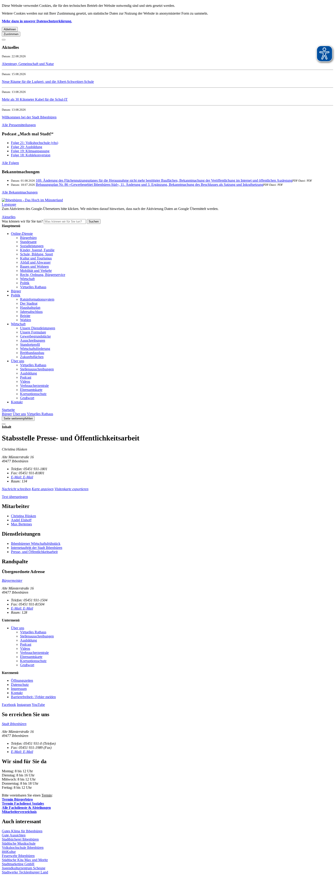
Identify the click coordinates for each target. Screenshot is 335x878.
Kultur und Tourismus (36, 258)
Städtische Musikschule (19, 843)
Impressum (19, 689)
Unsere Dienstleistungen (37, 328)
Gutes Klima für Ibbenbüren (22, 831)
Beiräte (25, 316)
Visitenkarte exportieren (71, 489)
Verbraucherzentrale (34, 386)
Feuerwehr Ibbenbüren (18, 856)
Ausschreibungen (32, 340)
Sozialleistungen (32, 246)
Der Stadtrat (28, 303)
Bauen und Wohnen (34, 266)
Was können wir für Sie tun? (22, 221)
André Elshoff (21, 520)
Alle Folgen (10, 163)
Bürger (16, 291)
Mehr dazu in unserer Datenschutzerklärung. (37, 21)
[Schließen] (3, 39)
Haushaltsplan (30, 307)
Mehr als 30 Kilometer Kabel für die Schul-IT (35, 99)
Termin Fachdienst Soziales (23, 803)
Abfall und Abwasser (35, 262)
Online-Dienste (22, 234)
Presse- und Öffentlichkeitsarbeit (34, 552)
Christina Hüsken (23, 516)
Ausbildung (28, 373)
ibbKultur (9, 852)
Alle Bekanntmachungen (20, 192)
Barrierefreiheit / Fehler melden (33, 697)
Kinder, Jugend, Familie (37, 250)
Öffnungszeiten (22, 680)
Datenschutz (20, 685)
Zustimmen (11, 34)
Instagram (24, 705)
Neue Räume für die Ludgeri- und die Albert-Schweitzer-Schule (48, 82)
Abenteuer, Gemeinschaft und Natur (28, 64)
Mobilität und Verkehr (36, 271)
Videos (25, 381)
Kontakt (17, 402)
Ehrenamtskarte (31, 390)
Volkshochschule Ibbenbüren (23, 847)
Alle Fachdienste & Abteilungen (26, 808)
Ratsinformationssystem (37, 299)
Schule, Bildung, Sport (36, 254)
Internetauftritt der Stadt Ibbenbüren (36, 548)
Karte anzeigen (43, 489)
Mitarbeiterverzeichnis (19, 812)
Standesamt (28, 242)
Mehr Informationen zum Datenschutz (29, 213)
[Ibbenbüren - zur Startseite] (32, 200)
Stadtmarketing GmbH (18, 864)
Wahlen (25, 320)
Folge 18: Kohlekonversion (30, 155)
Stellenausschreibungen (37, 369)
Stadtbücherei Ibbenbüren (20, 839)
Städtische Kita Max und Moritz (25, 860)
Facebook (9, 705)
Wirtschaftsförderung (35, 349)
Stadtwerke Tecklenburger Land (25, 872)
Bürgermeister (12, 580)
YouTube (38, 705)
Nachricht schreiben (16, 489)
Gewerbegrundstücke (35, 336)
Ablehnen (10, 29)
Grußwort (27, 398)
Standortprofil (30, 344)
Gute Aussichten (14, 835)
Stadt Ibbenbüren (14, 724)
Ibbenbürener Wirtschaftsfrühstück (35, 543)
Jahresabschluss (31, 312)
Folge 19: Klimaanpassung (30, 151)
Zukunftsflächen (32, 357)
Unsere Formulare (33, 332)
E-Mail (22, 477)
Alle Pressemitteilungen (19, 125)
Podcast (25, 377)
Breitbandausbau (32, 353)
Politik (24, 283)
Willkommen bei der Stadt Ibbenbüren (29, 117)
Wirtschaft (27, 279)
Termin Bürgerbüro (17, 799)
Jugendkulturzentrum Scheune (23, 868)
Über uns (17, 361)
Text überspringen (15, 497)
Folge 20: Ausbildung (26, 147)
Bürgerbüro (28, 238)
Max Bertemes (21, 524)
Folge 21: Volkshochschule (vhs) (34, 143)
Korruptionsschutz (33, 394)
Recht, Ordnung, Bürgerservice (42, 275)
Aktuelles (8, 217)
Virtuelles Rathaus (33, 287)
